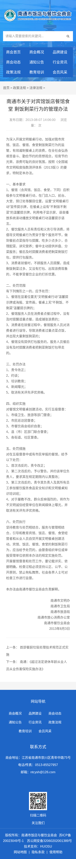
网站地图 (20, 852)
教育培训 (36, 72)
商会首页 (13, 52)
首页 (6, 88)
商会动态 (13, 62)
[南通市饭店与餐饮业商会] (38, 15)
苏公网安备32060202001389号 (49, 841)
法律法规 (35, 88)
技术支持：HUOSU (38, 846)
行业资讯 (60, 62)
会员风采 (60, 72)
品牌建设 (60, 52)
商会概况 (36, 52)
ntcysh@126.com (42, 772)
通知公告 (36, 62)
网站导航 (38, 701)
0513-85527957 (46, 765)
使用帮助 (55, 852)
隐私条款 (38, 852)
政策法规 (13, 72)
